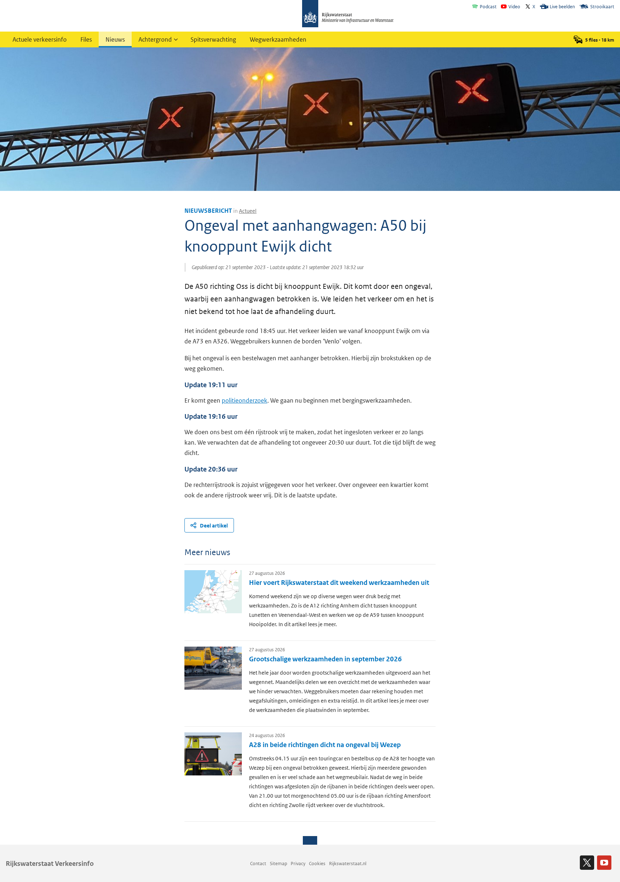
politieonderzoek (244, 400)
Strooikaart (602, 7)
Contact (258, 863)
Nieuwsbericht (208, 211)
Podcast (488, 7)
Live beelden (562, 7)
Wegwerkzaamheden (278, 39)
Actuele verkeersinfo (40, 39)
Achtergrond (155, 39)
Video (514, 7)
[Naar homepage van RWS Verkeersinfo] (348, 14)
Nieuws (115, 39)
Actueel (248, 210)
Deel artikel (214, 525)
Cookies (317, 863)
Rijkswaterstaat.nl (347, 863)
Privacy (298, 863)
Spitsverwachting (213, 39)
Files (86, 39)
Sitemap (278, 863)
